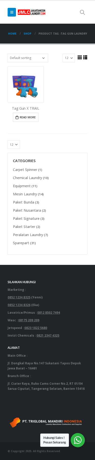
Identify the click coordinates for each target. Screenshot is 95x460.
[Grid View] (79, 57)
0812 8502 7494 (48, 312)
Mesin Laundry (25, 194)
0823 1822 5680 (35, 328)
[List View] (85, 57)
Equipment (22, 185)
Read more (28, 117)
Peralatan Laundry (28, 234)
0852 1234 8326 (19, 305)
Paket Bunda (23, 202)
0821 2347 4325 (47, 335)
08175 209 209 (28, 320)
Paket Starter (24, 226)
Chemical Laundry (27, 177)
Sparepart (21, 242)
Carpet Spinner (25, 169)
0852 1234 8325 (19, 297)
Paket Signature (26, 218)
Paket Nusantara (27, 210)
